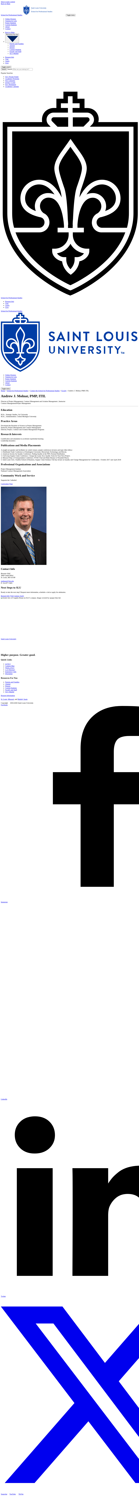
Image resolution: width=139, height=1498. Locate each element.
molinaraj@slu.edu (7, 581)
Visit (6, 59)
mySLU (8, 664)
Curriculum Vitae (7, 484)
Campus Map (9, 666)
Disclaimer (9, 674)
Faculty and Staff (15, 51)
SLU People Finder (12, 77)
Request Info (9, 57)
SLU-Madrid (14, 53)
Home (3, 391)
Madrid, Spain (22, 699)
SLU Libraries (10, 81)
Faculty (63, 391)
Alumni (12, 46)
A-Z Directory (10, 670)
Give (7, 63)
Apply (7, 61)
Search (4, 69)
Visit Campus (14, 596)
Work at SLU (9, 668)
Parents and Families (17, 44)
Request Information (8, 696)
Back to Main (5, 4)
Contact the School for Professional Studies (45, 391)
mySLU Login (10, 83)
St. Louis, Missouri (7, 699)
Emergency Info (10, 672)
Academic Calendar (12, 86)
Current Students (15, 50)
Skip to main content (8, 2)
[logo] (69, 296)
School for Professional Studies (11, 298)
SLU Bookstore (10, 85)
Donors (12, 48)
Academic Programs (12, 79)
